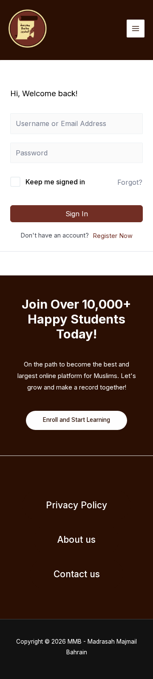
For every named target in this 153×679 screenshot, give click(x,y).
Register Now (113, 236)
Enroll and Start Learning (76, 419)
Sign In (76, 213)
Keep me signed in (55, 182)
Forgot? (129, 182)
